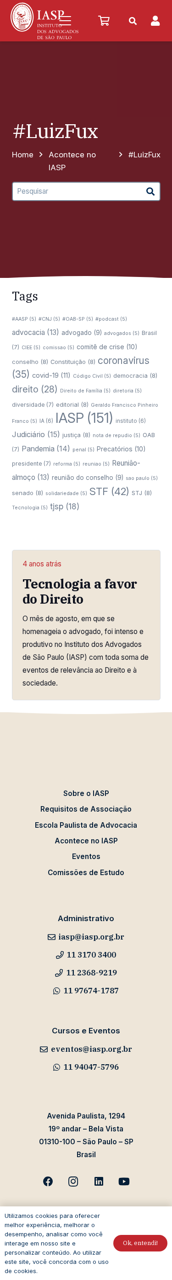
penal (83, 450)
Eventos (86, 856)
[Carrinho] (104, 20)
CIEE (31, 348)
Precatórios (121, 449)
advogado (81, 332)
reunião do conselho (87, 477)
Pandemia (46, 448)
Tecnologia (30, 508)
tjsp (64, 506)
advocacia (35, 332)
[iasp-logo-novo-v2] (44, 20)
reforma (66, 464)
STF (109, 491)
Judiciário (36, 434)
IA (46, 421)
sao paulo (142, 478)
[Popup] (155, 21)
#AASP (24, 319)
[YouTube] (124, 1181)
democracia (135, 375)
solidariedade (66, 493)
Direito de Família (85, 391)
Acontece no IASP (86, 840)
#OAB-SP (77, 319)
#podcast (111, 319)
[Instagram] (73, 1181)
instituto (131, 421)
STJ (142, 492)
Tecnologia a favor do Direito (79, 591)
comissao (58, 348)
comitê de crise (107, 347)
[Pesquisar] (150, 191)
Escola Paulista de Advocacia (86, 825)
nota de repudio (116, 435)
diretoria (127, 391)
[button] (65, 21)
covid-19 (51, 375)
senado (27, 492)
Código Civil (92, 376)
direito (35, 389)
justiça (76, 434)
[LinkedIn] (98, 1181)
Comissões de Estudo (86, 872)
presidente (31, 463)
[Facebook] (48, 1181)
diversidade (33, 404)
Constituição (72, 361)
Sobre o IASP (86, 793)
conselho (30, 361)
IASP (84, 418)
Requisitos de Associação (86, 809)
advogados (121, 333)
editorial (72, 404)
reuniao (96, 464)
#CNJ (49, 319)
